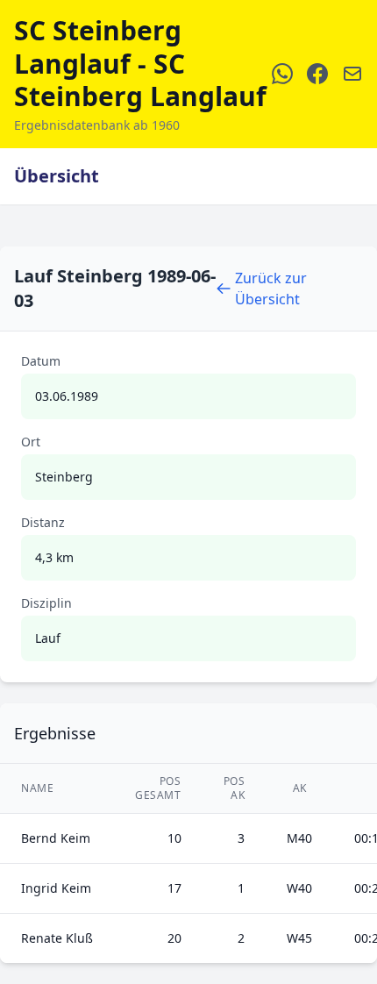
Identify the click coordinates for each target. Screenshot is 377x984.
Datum (40, 361)
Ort (30, 441)
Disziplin (46, 603)
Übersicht (56, 176)
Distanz (43, 522)
